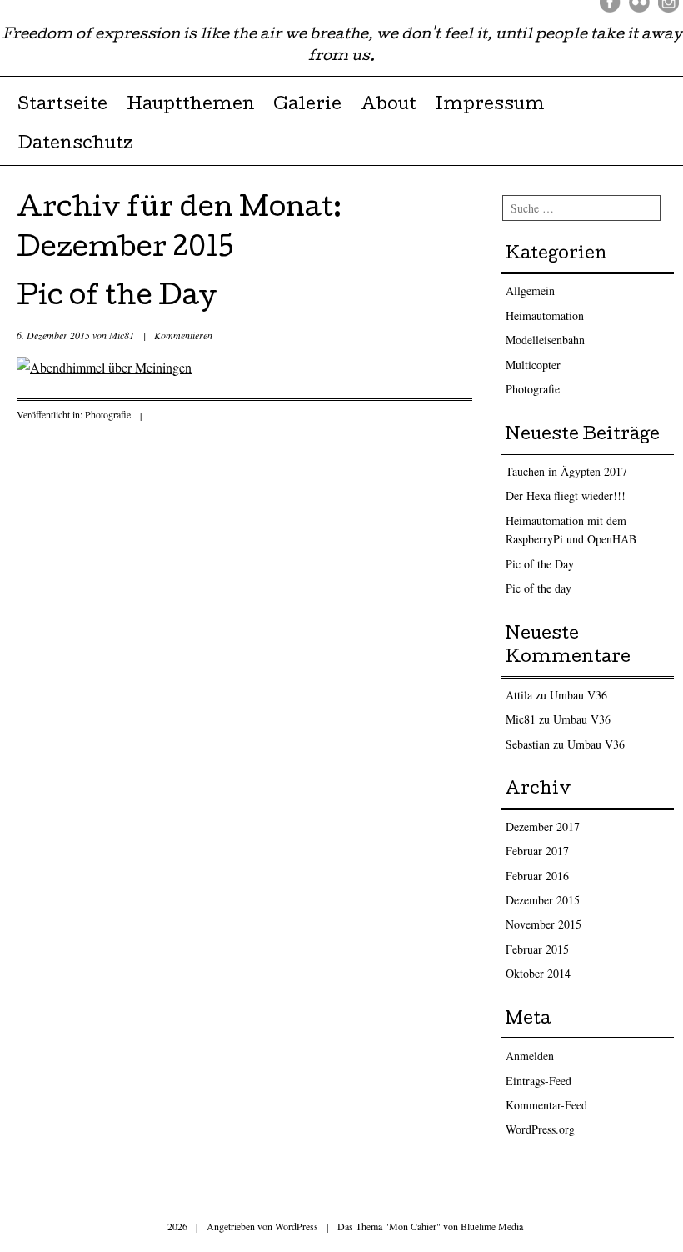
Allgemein (530, 290)
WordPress (296, 1226)
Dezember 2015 (543, 900)
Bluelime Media (492, 1226)
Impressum (490, 106)
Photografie (108, 414)
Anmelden (530, 1056)
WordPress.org (540, 1129)
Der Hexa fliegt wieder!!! (566, 495)
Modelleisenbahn (545, 340)
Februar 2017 (537, 851)
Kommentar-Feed (546, 1105)
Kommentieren (183, 335)
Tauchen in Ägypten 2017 (566, 471)
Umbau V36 (578, 695)
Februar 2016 (537, 876)
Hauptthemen (191, 106)
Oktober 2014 (538, 973)
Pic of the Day (117, 299)
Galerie (307, 106)
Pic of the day (538, 588)
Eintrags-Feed (538, 1081)
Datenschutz (74, 145)
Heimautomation (545, 315)
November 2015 (543, 924)
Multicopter (533, 365)
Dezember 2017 (543, 826)
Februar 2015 (537, 949)
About (388, 106)
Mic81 (121, 335)
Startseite (62, 106)
